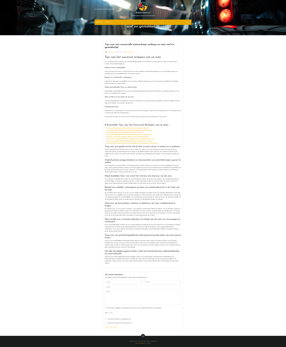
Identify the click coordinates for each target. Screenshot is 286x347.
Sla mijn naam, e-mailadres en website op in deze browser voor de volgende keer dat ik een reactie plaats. (134, 307)
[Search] (187, 22)
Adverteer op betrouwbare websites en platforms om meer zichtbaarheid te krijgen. (128, 136)
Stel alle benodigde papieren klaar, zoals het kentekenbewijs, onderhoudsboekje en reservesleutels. (132, 143)
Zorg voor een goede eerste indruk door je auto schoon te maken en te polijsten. (127, 128)
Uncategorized (129, 52)
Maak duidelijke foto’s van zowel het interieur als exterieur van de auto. (125, 132)
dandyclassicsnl (111, 52)
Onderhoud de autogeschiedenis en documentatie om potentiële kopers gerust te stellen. (129, 130)
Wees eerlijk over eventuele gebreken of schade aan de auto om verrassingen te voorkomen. (131, 139)
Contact (108, 22)
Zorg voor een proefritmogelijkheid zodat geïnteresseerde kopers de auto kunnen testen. (129, 141)
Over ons (99, 22)
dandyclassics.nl (143, 13)
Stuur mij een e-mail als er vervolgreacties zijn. (119, 319)
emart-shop (141, 343)
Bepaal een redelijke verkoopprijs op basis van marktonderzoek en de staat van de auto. (129, 134)
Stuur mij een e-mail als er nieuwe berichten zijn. (120, 322)
